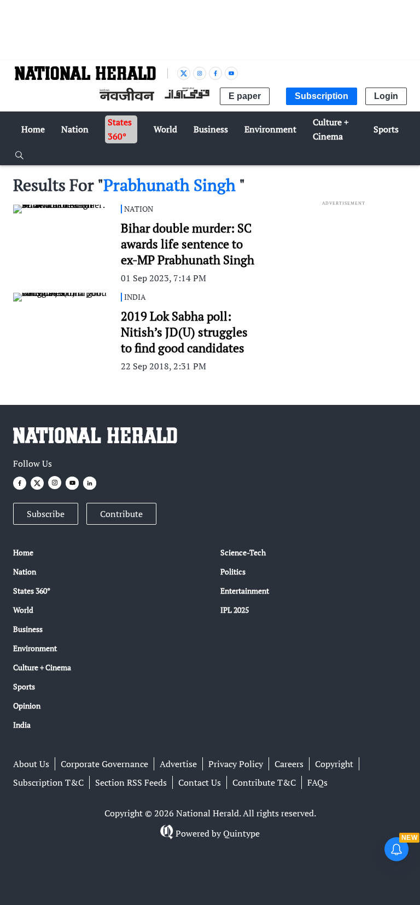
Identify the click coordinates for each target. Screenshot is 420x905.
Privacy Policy (235, 764)
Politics (233, 571)
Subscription (321, 96)
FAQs (317, 782)
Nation (24, 571)
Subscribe (46, 514)
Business (28, 629)
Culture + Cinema (42, 667)
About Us (31, 764)
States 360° (31, 590)
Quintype (241, 833)
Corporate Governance (104, 764)
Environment (35, 648)
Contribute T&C (264, 782)
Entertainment (244, 590)
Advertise (178, 764)
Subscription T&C (48, 782)
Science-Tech (243, 552)
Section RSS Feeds (131, 782)
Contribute (121, 514)
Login (386, 96)
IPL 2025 (234, 610)
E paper (245, 96)
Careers (289, 764)
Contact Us (199, 782)
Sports (24, 686)
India (22, 725)
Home (23, 552)
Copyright (334, 764)
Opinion (26, 705)
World (23, 610)
